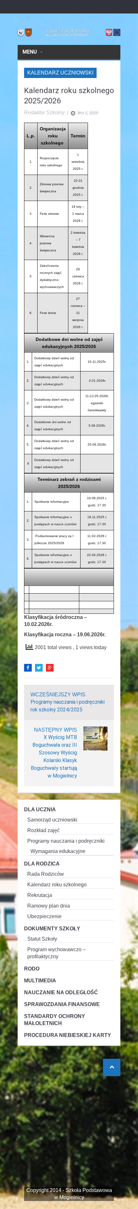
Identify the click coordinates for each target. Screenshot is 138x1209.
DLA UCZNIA (40, 809)
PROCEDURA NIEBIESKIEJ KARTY (67, 1035)
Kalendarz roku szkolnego (57, 884)
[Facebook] (28, 668)
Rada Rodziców (45, 874)
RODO (31, 968)
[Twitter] (39, 668)
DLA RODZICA (42, 863)
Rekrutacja (39, 895)
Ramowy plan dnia (48, 906)
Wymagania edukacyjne (57, 851)
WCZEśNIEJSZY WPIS (57, 694)
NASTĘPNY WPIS (55, 730)
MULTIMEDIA (40, 980)
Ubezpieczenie (44, 916)
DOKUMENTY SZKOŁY (52, 928)
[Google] (50, 668)
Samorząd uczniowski (52, 819)
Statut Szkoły (42, 939)
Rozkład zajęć (43, 830)
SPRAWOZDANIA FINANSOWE (62, 1004)
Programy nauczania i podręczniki (66, 841)
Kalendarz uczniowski (60, 72)
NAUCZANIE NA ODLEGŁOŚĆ (61, 992)
